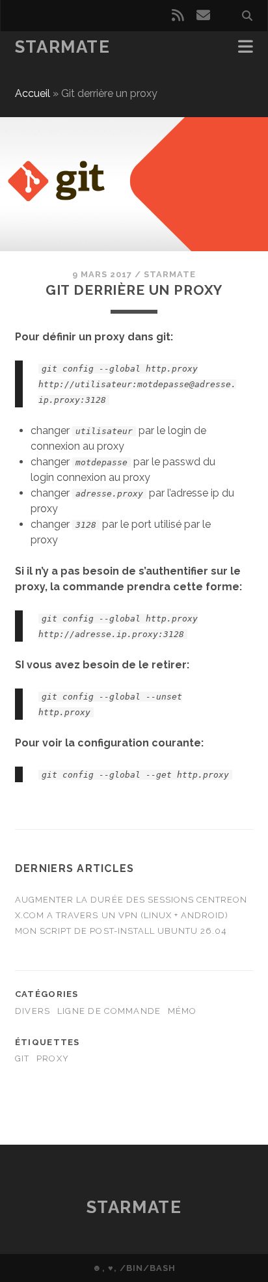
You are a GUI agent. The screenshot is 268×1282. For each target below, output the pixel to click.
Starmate (62, 47)
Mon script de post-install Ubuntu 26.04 (121, 931)
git (22, 1058)
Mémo (182, 1011)
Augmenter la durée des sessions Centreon (131, 900)
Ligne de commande (109, 1011)
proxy (52, 1058)
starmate (170, 274)
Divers (33, 1011)
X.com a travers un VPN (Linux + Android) (122, 915)
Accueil (32, 93)
